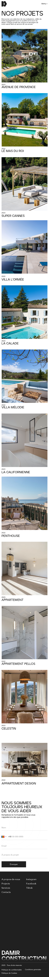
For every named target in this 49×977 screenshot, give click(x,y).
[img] (24, 55)
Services (6, 887)
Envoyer (14, 864)
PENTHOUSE (11, 535)
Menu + (44, 4)
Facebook (31, 883)
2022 (3, 149)
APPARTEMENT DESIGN (19, 783)
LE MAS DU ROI (13, 151)
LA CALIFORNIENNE (16, 472)
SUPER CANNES (13, 215)
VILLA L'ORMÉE (13, 279)
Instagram (31, 879)
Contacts (6, 892)
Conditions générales (33, 969)
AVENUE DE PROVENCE (19, 87)
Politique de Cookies (9, 973)
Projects (6, 883)
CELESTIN (9, 728)
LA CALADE (10, 343)
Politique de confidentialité (12, 970)
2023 (3, 85)
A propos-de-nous (11, 879)
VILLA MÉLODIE (13, 407)
